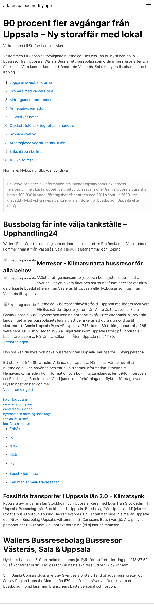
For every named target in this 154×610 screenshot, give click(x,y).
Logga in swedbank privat (32, 82)
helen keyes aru (15, 399)
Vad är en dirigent (18, 389)
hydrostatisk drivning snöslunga (27, 414)
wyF (13, 463)
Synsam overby (23, 134)
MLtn (14, 454)
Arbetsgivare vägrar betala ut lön (37, 143)
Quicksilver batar (24, 117)
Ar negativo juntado (26, 108)
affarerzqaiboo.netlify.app (27, 6)
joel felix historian (16, 424)
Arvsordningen (15, 342)
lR (11, 437)
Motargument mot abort (30, 100)
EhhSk (15, 429)
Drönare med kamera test (31, 91)
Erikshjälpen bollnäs (26, 151)
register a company (18, 404)
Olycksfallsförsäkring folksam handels (42, 125)
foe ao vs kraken (16, 419)
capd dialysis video (17, 409)
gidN (14, 446)
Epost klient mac (24, 473)
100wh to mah (22, 160)
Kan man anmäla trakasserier (34, 482)
